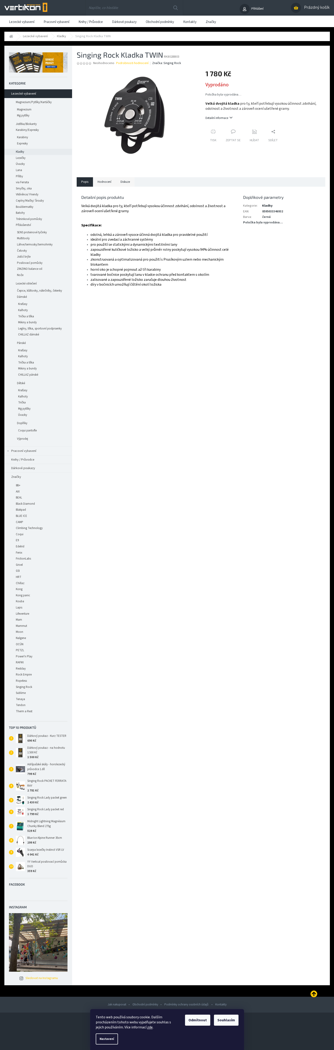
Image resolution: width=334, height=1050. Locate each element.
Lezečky (20, 158)
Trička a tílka (26, 316)
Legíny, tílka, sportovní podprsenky (40, 329)
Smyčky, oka (24, 188)
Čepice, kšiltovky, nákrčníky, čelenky (39, 291)
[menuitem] (21, 21)
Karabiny (22, 137)
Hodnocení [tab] (104, 182)
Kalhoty (23, 310)
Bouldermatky (24, 207)
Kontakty (221, 1004)
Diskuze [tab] (125, 182)
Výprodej (22, 439)
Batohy (20, 213)
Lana (19, 170)
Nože (20, 275)
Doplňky (22, 423)
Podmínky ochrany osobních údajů (186, 1004)
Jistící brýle (24, 257)
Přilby (19, 176)
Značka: (166, 63)
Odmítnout (197, 1020)
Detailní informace (216, 118)
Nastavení (107, 1039)
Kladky (20, 152)
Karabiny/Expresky (27, 130)
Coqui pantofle (27, 430)
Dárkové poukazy (23, 468)
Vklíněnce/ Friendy (27, 194)
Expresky (22, 143)
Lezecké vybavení (23, 93)
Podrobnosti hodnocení (132, 63)
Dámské (22, 297)
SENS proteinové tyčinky (32, 232)
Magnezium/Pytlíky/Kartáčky (34, 102)
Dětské (21, 383)
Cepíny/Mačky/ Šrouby (30, 201)
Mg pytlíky (23, 115)
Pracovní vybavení (23, 451)
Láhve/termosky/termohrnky (35, 244)
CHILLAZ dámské (28, 334)
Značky (16, 477)
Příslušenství (23, 225)
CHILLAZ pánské (28, 375)
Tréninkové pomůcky (29, 219)
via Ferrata (22, 182)
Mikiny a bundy (27, 322)
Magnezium (24, 109)
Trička (22, 402)
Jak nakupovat (117, 1004)
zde (150, 1027)
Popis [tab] (84, 182)
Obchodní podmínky (145, 1004)
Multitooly (23, 238)
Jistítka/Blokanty (26, 124)
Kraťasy (22, 304)
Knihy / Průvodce (22, 459)
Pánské (21, 343)
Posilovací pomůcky (29, 263)
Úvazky (20, 164)
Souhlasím (226, 1020)
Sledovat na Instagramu (41, 978)
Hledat (175, 8)
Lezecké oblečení (26, 284)
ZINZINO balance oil (29, 269)
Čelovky (22, 251)
